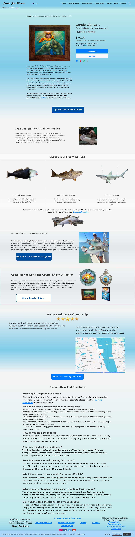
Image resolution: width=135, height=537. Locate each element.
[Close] (133, 534)
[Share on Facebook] (77, 61)
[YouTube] (74, 531)
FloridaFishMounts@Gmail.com (20, 521)
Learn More (91, 45)
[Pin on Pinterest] (80, 61)
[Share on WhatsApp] (84, 61)
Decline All (116, 534)
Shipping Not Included (98, 40)
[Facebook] (65, 531)
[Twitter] (70, 531)
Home (29, 16)
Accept (127, 534)
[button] (116, 3)
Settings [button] (107, 534)
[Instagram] (61, 531)
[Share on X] (87, 61)
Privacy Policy (80, 534)
